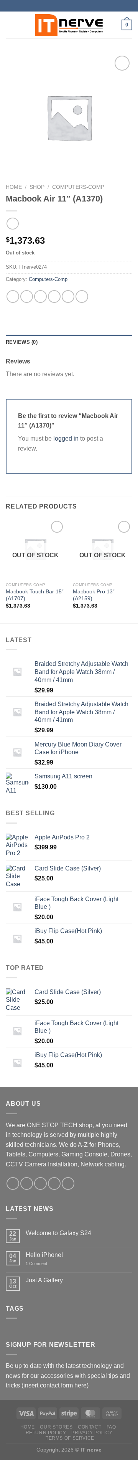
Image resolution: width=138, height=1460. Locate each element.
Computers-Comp (78, 187)
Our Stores (56, 1427)
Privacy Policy (92, 1432)
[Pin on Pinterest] (68, 296)
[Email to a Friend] (54, 296)
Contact (89, 1427)
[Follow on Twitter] (40, 1183)
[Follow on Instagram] (26, 1183)
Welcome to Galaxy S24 (58, 1233)
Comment (36, 1263)
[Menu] (10, 24)
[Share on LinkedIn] (82, 296)
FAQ (111, 1427)
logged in (66, 438)
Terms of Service (70, 1438)
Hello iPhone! (44, 1255)
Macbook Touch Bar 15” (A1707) (35, 595)
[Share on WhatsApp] (13, 296)
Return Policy (46, 1432)
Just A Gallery (44, 1280)
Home (14, 187)
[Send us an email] (54, 1183)
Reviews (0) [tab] (22, 342)
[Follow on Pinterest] (68, 1183)
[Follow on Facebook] (13, 1183)
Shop (37, 187)
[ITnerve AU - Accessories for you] (69, 25)
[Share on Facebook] (26, 296)
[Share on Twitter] (40, 296)
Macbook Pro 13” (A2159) (94, 595)
